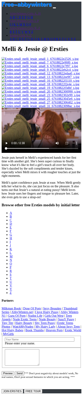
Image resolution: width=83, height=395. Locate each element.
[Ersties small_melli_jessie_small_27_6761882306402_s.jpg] (41, 102)
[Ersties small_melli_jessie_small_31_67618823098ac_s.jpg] (41, 106)
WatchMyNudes (22, 326)
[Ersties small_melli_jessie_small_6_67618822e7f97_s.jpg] (40, 66)
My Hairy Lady (45, 326)
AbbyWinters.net (22, 312)
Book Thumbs (34, 330)
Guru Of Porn (17, 315)
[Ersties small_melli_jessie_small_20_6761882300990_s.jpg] (41, 91)
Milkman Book (11, 308)
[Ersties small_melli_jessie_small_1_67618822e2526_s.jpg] (40, 58)
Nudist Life (35, 315)
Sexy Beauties (52, 308)
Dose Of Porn (32, 308)
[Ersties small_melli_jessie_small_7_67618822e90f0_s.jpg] (40, 62)
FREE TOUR (33, 391)
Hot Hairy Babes (12, 330)
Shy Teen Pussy (45, 323)
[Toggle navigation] (54, 7)
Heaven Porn (54, 330)
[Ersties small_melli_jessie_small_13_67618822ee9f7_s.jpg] (40, 77)
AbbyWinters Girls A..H (25, 13)
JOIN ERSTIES (12, 391)
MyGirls (8, 334)
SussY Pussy (66, 319)
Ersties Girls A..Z (21, 35)
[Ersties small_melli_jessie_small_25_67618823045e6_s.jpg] (41, 98)
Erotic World (73, 330)
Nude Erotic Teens (25, 319)
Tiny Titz (7, 323)
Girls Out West (54, 315)
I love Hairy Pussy (47, 312)
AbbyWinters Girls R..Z (25, 28)
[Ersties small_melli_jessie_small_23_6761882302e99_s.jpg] (41, 95)
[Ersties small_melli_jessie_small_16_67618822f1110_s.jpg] (40, 80)
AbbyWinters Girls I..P (24, 21)
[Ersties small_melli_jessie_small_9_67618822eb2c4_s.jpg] (40, 69)
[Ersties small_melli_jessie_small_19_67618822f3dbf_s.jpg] (40, 88)
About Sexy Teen (68, 326)
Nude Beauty (47, 319)
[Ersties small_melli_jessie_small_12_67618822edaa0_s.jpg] (41, 73)
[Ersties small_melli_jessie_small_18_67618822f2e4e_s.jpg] (40, 84)
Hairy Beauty (23, 323)
